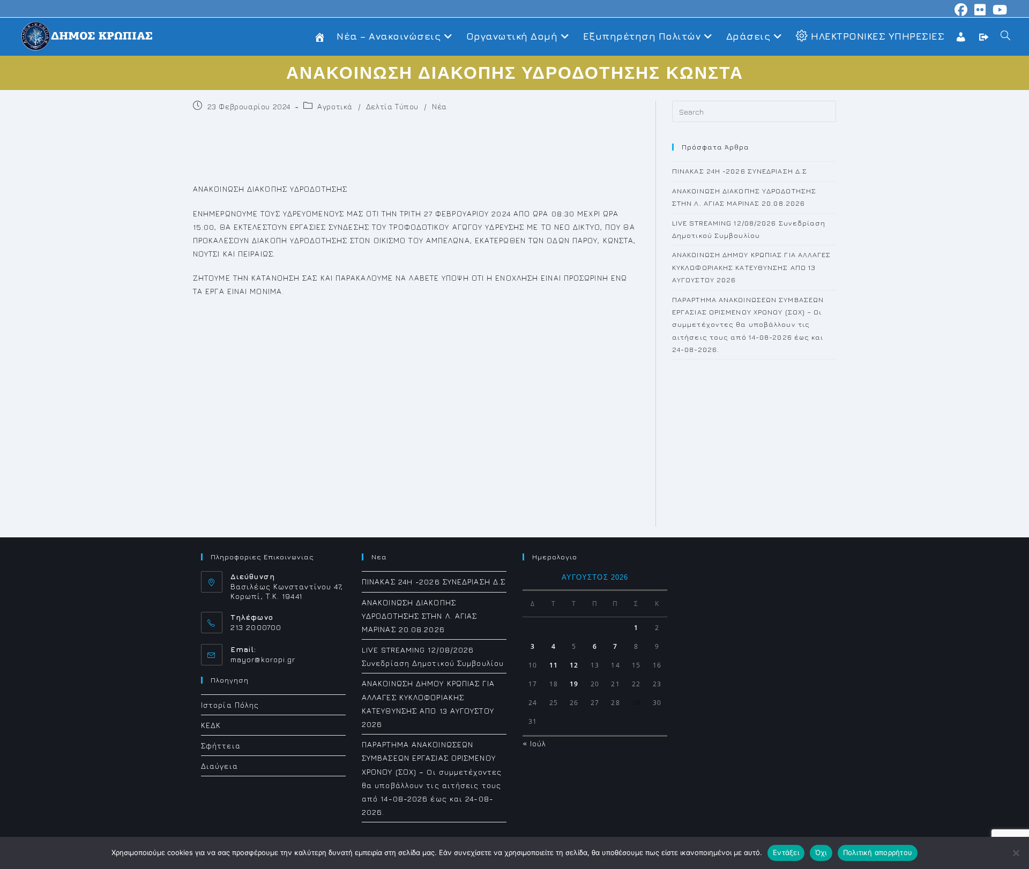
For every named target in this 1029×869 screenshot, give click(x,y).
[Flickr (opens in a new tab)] (980, 9)
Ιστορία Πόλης (230, 704)
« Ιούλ (535, 743)
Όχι (821, 852)
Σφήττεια (221, 745)
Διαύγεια (219, 765)
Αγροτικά (335, 106)
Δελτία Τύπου (392, 106)
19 (574, 683)
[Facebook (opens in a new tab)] (961, 9)
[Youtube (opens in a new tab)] (998, 9)
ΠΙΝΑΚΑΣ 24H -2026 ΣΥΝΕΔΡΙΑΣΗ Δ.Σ (739, 171)
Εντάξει (786, 852)
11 (553, 665)
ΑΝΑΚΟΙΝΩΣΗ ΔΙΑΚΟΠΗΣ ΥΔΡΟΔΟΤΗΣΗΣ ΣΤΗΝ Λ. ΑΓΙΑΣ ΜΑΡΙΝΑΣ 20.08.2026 (420, 616)
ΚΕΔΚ (211, 725)
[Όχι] (1015, 853)
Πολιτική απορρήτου (878, 852)
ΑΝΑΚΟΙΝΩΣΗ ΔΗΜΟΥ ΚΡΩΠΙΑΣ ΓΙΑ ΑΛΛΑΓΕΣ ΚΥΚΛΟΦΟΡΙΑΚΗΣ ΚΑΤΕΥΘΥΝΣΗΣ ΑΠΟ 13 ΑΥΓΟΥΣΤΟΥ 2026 (751, 267)
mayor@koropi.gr (263, 659)
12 (574, 665)
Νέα (439, 106)
